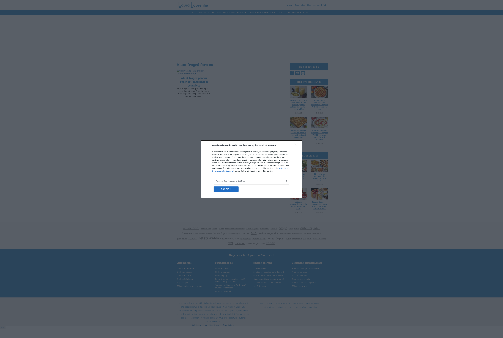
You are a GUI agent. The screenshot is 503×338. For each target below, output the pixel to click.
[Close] (296, 145)
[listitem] (251, 181)
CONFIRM (226, 189)
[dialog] (251, 169)
